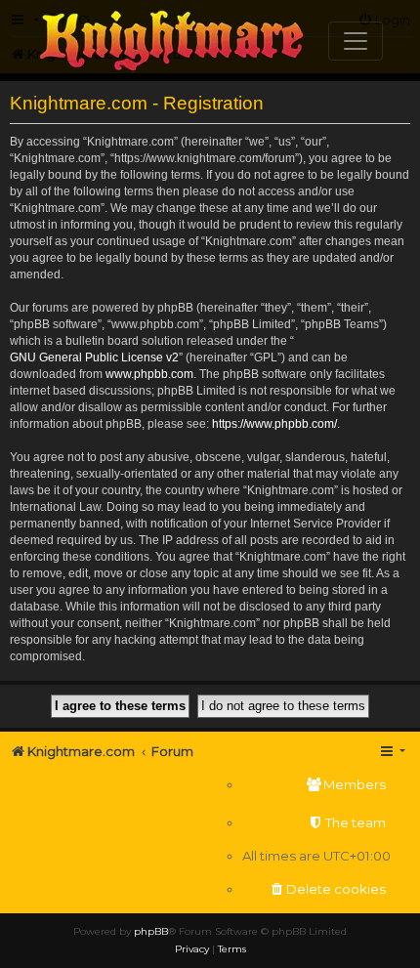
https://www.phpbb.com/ (274, 424)
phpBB (151, 931)
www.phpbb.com (149, 374)
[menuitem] (316, 785)
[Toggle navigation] (355, 41)
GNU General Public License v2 (94, 357)
